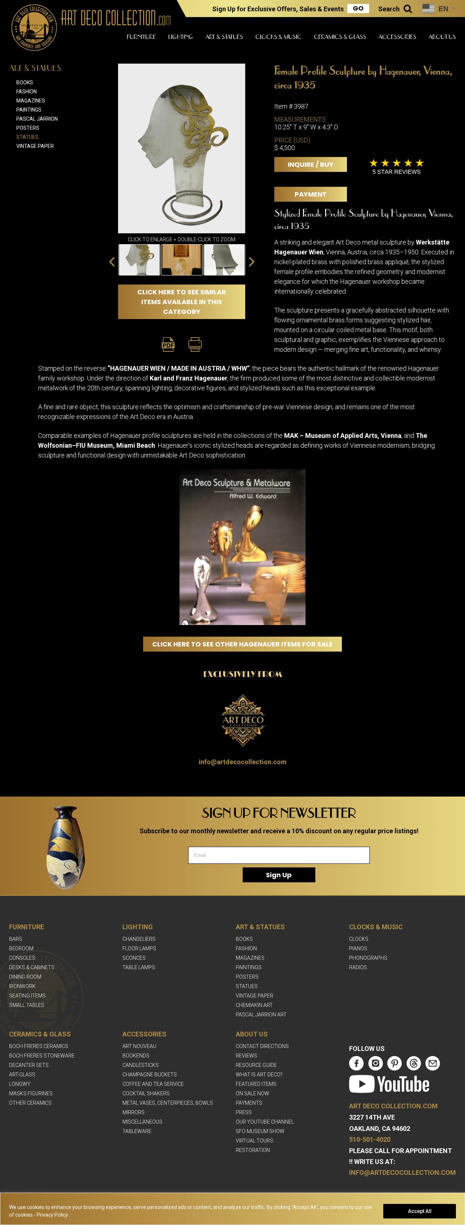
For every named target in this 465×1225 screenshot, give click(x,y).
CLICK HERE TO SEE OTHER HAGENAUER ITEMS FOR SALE (242, 644)
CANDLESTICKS (140, 1065)
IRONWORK (22, 986)
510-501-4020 (370, 1139)
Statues (27, 137)
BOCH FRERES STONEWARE (41, 1056)
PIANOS (358, 948)
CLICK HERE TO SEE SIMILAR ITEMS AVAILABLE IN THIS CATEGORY (181, 301)
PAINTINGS (249, 967)
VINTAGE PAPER (254, 996)
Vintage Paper (35, 146)
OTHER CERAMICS (30, 1103)
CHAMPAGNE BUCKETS (149, 1074)
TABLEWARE (136, 1131)
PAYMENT (311, 194)
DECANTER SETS (29, 1065)
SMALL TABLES (26, 1005)
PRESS (244, 1112)
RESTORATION (253, 1150)
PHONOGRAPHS (368, 958)
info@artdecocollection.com (243, 762)
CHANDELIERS (138, 939)
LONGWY (20, 1084)
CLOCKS (358, 939)
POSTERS (247, 977)
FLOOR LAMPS (139, 948)
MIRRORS (133, 1112)
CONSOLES (22, 958)
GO (358, 8)
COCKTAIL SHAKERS (146, 1093)
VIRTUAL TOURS (254, 1141)
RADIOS (358, 967)
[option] (139, 259)
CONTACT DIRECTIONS (262, 1046)
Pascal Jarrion (37, 119)
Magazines (30, 101)
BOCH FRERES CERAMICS (38, 1046)
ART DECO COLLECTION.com (393, 1106)
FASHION (246, 948)
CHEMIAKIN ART (254, 1005)
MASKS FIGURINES (31, 1093)
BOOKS (244, 939)
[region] (232, 1209)
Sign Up (279, 874)
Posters (27, 128)
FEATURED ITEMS (256, 1084)
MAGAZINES (250, 958)
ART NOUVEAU (139, 1046)
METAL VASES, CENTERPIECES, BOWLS (167, 1103)
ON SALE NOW (252, 1093)
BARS (15, 939)
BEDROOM (21, 948)
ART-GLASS (22, 1074)
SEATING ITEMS (27, 996)
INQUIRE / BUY (310, 164)
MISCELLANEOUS (142, 1122)
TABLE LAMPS (138, 967)
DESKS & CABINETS (31, 967)
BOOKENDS (135, 1056)
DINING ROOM (25, 977)
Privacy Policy (52, 1215)
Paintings (28, 110)
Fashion (26, 91)
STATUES (247, 986)
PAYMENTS (249, 1103)
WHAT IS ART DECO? (259, 1074)
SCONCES (134, 958)
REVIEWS (246, 1056)
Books (24, 82)
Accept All (420, 1211)
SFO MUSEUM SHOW (260, 1131)
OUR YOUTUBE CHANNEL (265, 1122)
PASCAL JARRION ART (261, 1015)
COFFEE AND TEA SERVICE (153, 1084)
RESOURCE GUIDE (256, 1065)
